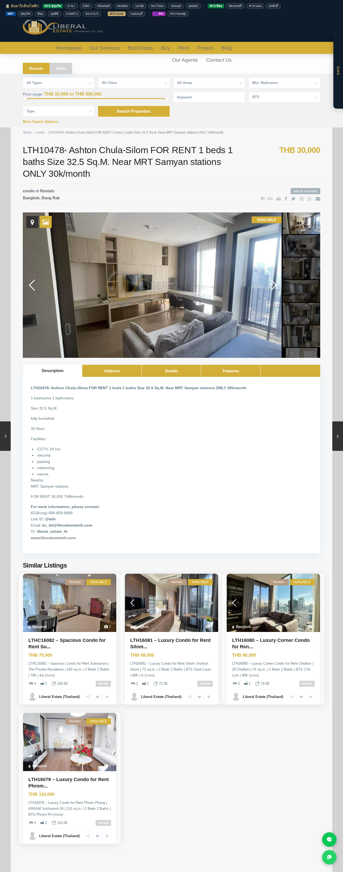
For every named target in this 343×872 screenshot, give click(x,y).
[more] (50, 675)
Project (205, 48)
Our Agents (185, 60)
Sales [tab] (61, 68)
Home (27, 132)
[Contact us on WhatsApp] (329, 857)
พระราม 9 (91, 13)
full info (103, 684)
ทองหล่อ (122, 6)
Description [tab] (53, 370)
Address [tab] (112, 371)
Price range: (33, 94)
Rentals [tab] (36, 68)
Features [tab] (231, 371)
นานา (71, 6)
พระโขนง (157, 6)
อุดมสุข (193, 6)
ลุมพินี (54, 13)
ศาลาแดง (255, 6)
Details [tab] (171, 371)
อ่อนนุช (176, 6)
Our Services (105, 48)
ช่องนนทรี (235, 6)
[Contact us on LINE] (329, 839)
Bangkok (31, 198)
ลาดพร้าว (72, 13)
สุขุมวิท (25, 13)
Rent (183, 48)
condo (39, 132)
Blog (226, 48)
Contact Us (219, 60)
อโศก (86, 6)
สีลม (40, 13)
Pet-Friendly (178, 13)
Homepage (69, 48)
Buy (165, 48)
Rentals (47, 191)
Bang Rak (51, 198)
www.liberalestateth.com (53, 538)
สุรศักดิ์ (273, 6)
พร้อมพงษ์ (103, 6)
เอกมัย (139, 6)
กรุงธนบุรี (136, 13)
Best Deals (140, 48)
